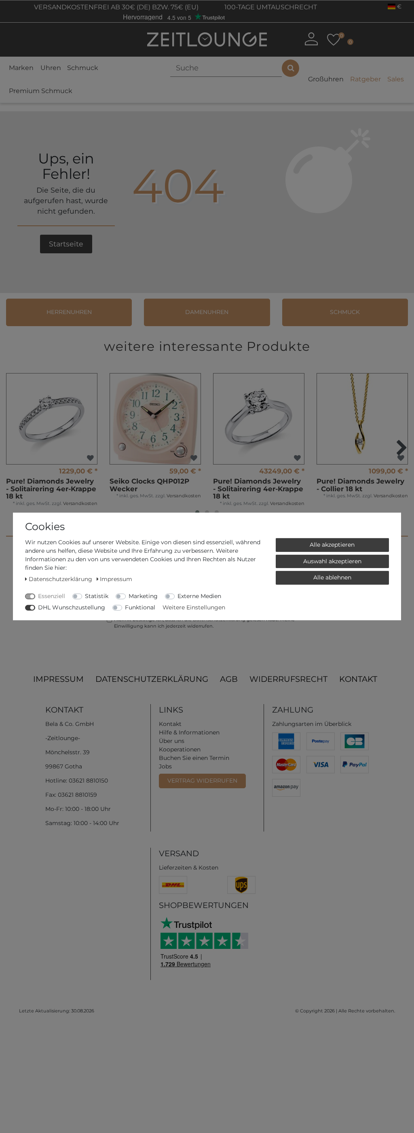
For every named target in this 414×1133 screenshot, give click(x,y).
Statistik (96, 596)
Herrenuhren (69, 312)
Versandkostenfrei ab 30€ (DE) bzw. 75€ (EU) (115, 7)
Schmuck (82, 68)
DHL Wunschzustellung (71, 607)
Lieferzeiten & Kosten (188, 867)
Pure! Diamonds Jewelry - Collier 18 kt (360, 484)
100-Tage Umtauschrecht (270, 7)
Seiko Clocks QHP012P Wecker (149, 484)
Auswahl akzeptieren (332, 560)
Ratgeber (365, 79)
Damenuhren (206, 312)
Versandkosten (80, 503)
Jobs (165, 766)
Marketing (143, 596)
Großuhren (326, 79)
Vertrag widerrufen (202, 780)
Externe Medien (199, 596)
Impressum (58, 679)
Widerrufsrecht (288, 679)
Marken (21, 68)
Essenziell (51, 596)
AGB (229, 679)
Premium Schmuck (40, 91)
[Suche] (290, 68)
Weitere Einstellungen (194, 607)
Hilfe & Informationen (189, 732)
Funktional (140, 607)
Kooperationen (180, 749)
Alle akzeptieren (332, 544)
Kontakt (358, 679)
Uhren (50, 68)
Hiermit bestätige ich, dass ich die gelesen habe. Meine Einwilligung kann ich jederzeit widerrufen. (204, 623)
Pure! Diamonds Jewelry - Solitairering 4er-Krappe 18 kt (51, 488)
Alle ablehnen (332, 577)
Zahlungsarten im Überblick (311, 724)
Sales (395, 79)
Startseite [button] (66, 244)
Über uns (171, 741)
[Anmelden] (311, 39)
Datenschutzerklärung (151, 679)
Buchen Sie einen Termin (194, 758)
